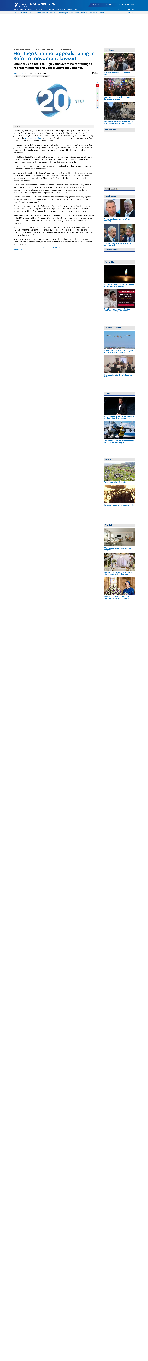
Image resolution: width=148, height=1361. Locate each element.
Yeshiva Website (81, 12)
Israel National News (19, 49)
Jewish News (60, 9)
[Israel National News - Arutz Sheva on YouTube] (129, 9)
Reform (17, 76)
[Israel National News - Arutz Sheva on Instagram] (125, 9)
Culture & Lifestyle (41, 12)
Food (30, 12)
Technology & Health (65, 12)
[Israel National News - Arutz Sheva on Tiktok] (133, 9)
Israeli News (30, 49)
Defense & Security (74, 9)
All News (23, 9)
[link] (119, 73)
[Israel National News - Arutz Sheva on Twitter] (118, 9)
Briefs (30, 9)
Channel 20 (25, 76)
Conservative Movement (40, 76)
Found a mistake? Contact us (53, 248)
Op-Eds (16, 12)
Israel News (39, 9)
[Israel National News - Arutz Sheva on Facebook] (122, 9)
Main (16, 9)
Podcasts (53, 12)
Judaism (24, 12)
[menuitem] (16, 9)
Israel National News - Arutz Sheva (31, 5)
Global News (49, 9)
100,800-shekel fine (33, 138)
